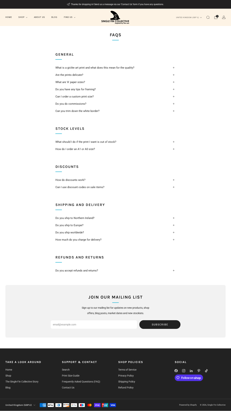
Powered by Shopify (188, 405)
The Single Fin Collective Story (21, 381)
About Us (39, 17)
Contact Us (68, 387)
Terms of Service (127, 369)
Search (66, 369)
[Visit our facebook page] (176, 371)
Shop (21, 17)
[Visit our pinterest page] (199, 371)
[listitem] (115, 4)
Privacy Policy (126, 375)
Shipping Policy (126, 381)
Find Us (68, 17)
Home (8, 17)
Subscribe (160, 324)
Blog (54, 17)
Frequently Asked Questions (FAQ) (81, 381)
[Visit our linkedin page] (191, 371)
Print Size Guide (70, 375)
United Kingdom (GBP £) (187, 17)
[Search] (208, 17)
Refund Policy (126, 387)
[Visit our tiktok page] (206, 371)
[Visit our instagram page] (184, 371)
